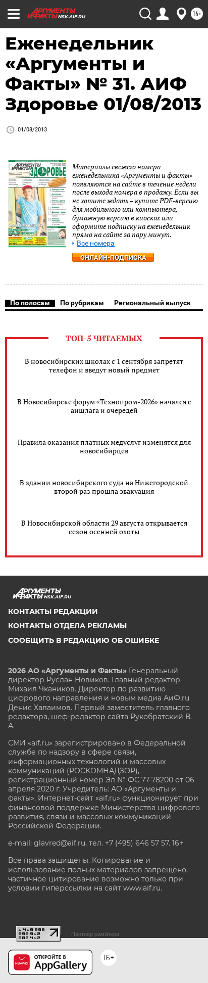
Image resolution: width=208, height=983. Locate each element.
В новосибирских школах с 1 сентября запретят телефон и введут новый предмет (104, 365)
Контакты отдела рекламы (67, 625)
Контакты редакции (53, 611)
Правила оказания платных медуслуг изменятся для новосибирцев (104, 446)
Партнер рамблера (95, 934)
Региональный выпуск (152, 303)
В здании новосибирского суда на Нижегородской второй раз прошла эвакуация (104, 486)
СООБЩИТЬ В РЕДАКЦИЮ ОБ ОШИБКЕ (83, 640)
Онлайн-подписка (113, 257)
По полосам (30, 303)
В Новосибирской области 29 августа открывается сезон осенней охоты (104, 527)
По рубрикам (82, 303)
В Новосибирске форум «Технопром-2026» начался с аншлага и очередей (104, 405)
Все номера (96, 243)
